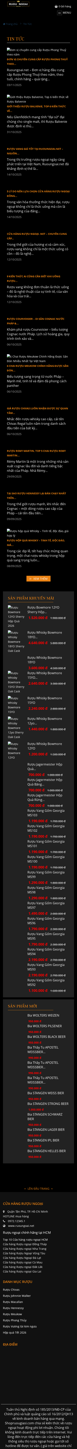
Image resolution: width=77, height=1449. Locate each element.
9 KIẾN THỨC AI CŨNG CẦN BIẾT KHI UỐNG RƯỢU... (33, 311)
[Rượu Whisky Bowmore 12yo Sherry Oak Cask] (17, 760)
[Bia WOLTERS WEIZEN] (17, 1052)
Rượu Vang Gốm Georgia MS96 (46, 957)
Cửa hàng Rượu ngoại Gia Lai (22, 1308)
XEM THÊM (40, 611)
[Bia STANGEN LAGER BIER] (17, 1166)
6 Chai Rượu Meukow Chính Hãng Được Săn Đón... (38, 400)
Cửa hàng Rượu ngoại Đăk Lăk (22, 1304)
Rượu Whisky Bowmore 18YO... (44, 667)
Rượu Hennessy (13, 1345)
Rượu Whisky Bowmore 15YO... (44, 707)
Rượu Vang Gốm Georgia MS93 (46, 1004)
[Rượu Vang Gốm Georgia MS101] (17, 878)
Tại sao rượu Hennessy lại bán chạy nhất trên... (36, 528)
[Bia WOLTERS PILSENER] (17, 1063)
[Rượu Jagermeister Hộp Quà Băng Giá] (17, 817)
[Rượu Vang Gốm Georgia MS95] (17, 971)
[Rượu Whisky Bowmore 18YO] (17, 690)
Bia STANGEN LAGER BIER (46, 1166)
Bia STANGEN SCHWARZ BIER (44, 1153)
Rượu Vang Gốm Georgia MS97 (46, 942)
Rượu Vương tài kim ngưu (20, 1363)
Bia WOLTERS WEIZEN (43, 1052)
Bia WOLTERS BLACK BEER (46, 1073)
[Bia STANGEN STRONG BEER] (17, 1140)
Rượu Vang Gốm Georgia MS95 (46, 973)
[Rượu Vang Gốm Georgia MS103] (17, 847)
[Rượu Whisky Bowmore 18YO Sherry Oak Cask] (17, 674)
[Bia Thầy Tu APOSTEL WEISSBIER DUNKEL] (17, 1115)
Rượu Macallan (13, 1339)
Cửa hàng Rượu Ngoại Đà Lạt (22, 1295)
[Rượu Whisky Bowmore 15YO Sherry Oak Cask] (17, 714)
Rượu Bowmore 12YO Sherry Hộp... (43, 641)
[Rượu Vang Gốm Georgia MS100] (17, 894)
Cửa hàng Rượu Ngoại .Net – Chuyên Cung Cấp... (37, 268)
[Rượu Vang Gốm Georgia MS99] (17, 909)
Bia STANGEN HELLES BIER (46, 1188)
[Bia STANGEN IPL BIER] (17, 1177)
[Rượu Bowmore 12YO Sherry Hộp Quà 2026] (17, 648)
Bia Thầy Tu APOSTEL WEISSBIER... (42, 1086)
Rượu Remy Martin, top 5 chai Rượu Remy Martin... (36, 485)
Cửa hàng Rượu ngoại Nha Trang (24, 1286)
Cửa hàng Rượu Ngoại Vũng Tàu (24, 1290)
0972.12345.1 (16, 1258)
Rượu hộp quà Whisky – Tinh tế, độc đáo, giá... (36, 575)
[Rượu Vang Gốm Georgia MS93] (17, 1002)
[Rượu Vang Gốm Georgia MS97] (17, 940)
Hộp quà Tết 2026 (14, 1369)
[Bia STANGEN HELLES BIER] (17, 1188)
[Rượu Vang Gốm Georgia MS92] (17, 1017)
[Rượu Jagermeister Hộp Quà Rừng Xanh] (17, 832)
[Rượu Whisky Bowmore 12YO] (17, 783)
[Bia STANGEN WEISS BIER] (17, 1130)
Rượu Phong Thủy (14, 1357)
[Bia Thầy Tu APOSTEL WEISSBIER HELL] (17, 1099)
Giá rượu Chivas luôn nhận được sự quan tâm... (37, 443)
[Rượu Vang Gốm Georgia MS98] (17, 924)
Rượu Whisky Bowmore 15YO (44, 732)
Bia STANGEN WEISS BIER (45, 1130)
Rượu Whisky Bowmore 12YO (44, 778)
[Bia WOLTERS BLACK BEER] (17, 1073)
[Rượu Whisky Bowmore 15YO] (17, 737)
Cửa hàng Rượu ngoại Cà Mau (22, 1299)
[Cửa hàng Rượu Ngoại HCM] (18, 3)
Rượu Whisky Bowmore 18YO (44, 692)
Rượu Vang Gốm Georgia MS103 (46, 849)
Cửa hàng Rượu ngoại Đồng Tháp (25, 1281)
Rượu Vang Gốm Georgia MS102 (46, 865)
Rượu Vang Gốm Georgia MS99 (46, 911)
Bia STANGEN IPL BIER (43, 1177)
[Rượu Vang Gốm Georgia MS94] (17, 986)
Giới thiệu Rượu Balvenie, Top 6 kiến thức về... (36, 109)
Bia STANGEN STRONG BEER (48, 1140)
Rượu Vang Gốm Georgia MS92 (46, 1019)
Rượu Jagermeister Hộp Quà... (44, 798)
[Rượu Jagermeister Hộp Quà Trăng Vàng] (17, 803)
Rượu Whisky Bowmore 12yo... (44, 753)
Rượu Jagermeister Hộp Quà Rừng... (44, 834)
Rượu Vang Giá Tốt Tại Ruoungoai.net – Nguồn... (35, 183)
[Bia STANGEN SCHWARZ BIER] (17, 1151)
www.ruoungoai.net (21, 1263)
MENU (66, 12)
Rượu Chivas (11, 1326)
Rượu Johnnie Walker (17, 1333)
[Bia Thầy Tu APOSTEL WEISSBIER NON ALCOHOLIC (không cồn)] (17, 1084)
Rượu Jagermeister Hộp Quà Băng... (44, 819)
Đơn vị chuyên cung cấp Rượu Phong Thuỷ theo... (37, 62)
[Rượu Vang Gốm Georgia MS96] (17, 955)
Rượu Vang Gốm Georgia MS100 (46, 896)
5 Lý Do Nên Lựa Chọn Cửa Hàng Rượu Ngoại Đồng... (38, 226)
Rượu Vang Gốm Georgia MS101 (46, 880)
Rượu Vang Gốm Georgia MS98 (46, 926)
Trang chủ (11, 24)
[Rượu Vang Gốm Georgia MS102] (17, 863)
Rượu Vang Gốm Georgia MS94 (46, 988)
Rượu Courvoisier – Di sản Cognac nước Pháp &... (35, 353)
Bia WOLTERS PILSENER (44, 1063)
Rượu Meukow (12, 1351)
